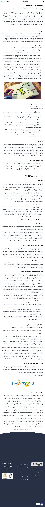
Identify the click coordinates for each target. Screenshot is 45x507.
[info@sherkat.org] (27, 479)
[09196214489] (26, 474)
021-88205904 (36, 475)
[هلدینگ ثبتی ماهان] (25, 1)
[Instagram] (23, 477)
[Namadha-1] (8, 475)
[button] (43, 1)
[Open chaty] (41, 504)
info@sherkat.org (23, 479)
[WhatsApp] (1, 1)
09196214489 (22, 474)
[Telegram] (25, 477)
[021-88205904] (41, 476)
